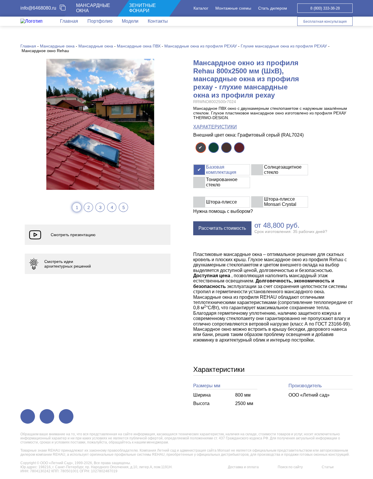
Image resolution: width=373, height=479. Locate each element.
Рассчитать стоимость (222, 228)
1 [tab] (77, 207)
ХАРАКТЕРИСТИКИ (215, 126)
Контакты (158, 21)
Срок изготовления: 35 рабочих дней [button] (290, 231)
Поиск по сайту (290, 467)
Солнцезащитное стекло (283, 170)
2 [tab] (88, 207)
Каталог (200, 8)
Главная (69, 21)
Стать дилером (272, 8)
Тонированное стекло (221, 182)
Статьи (328, 467)
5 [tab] (123, 207)
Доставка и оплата (243, 467)
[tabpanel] (100, 124)
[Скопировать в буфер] (65, 8)
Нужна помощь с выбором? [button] (223, 211)
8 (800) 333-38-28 (325, 8)
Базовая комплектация (221, 170)
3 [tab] (100, 207)
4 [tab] (112, 207)
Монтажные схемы (233, 8)
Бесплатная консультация (325, 22)
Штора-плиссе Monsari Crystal (280, 202)
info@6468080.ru (38, 8)
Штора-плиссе (221, 201)
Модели (130, 21)
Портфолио (99, 21)
